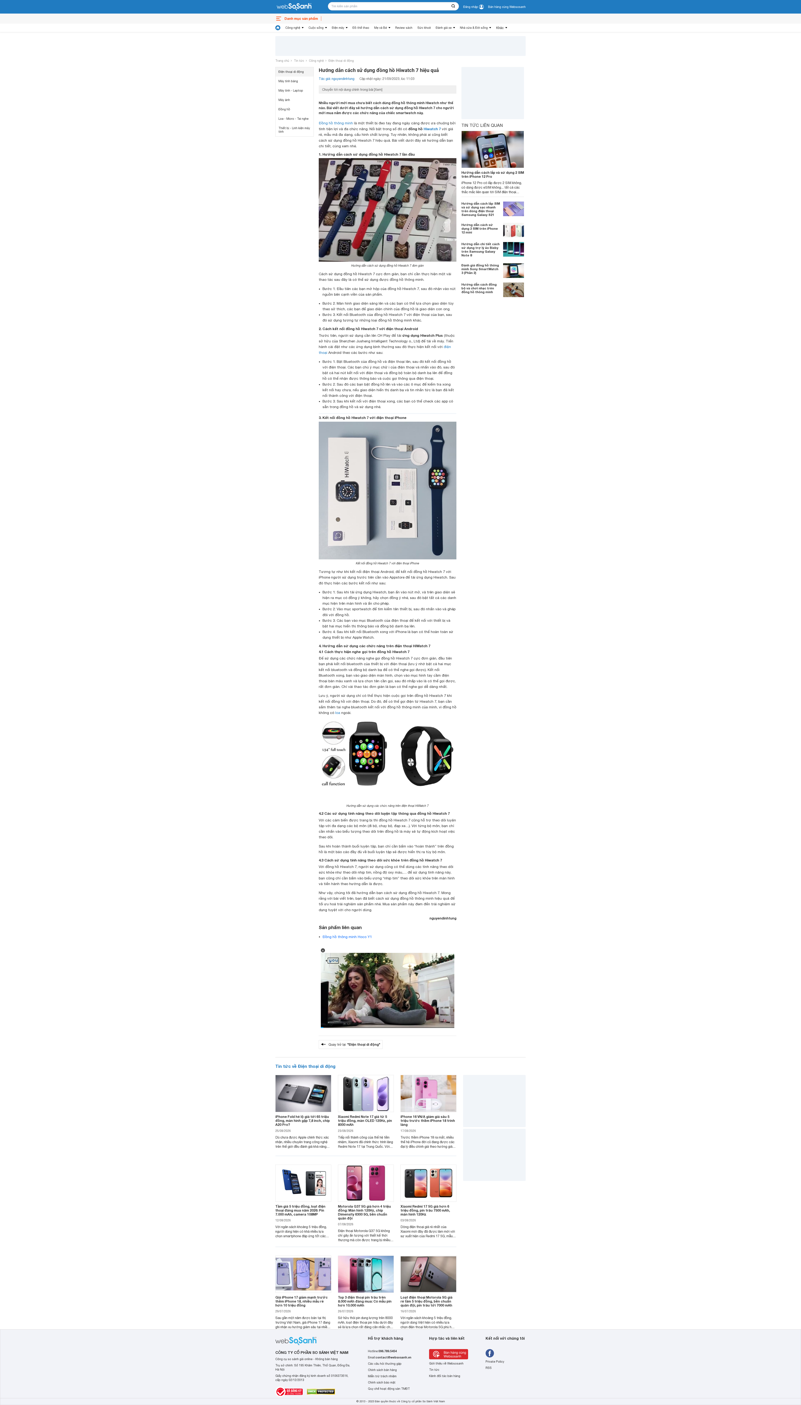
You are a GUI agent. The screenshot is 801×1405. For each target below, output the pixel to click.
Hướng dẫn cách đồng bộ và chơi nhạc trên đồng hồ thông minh (479, 288)
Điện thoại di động (341, 60)
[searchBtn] (453, 6)
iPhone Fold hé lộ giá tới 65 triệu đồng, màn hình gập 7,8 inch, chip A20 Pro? (302, 1120)
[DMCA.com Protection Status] (321, 1392)
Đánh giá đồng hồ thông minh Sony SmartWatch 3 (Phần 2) (480, 269)
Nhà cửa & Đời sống (474, 27)
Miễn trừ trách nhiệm (382, 1376)
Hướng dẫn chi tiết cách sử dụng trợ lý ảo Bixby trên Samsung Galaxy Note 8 (480, 249)
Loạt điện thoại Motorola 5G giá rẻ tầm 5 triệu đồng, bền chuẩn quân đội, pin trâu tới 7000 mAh (426, 1301)
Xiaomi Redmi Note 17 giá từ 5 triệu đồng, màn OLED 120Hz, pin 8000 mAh (365, 1120)
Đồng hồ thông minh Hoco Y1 (347, 937)
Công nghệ (292, 27)
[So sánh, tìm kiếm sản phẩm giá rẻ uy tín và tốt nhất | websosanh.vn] (294, 6)
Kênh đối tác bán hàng (444, 1376)
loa (337, 713)
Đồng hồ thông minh (336, 123)
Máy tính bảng (288, 81)
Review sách (403, 27)
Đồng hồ (284, 109)
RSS (489, 1368)
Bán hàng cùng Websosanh (507, 7)
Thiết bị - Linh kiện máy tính (294, 129)
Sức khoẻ (424, 27)
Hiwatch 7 (432, 129)
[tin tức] (277, 27)
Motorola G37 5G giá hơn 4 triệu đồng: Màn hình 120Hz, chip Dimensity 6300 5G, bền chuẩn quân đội (364, 1212)
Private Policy (495, 1361)
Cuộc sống (316, 27)
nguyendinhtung (442, 918)
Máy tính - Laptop (290, 90)
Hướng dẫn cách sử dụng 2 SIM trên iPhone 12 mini (479, 228)
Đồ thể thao (361, 27)
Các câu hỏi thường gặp (385, 1363)
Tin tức (299, 60)
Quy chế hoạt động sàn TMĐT (389, 1388)
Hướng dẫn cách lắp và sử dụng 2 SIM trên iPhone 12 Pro (492, 174)
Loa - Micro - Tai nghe (293, 118)
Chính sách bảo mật (381, 1382)
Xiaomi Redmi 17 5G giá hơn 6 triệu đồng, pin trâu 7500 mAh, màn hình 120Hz (425, 1210)
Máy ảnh (284, 100)
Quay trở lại (354, 1044)
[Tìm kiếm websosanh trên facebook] (490, 1353)
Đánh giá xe (444, 27)
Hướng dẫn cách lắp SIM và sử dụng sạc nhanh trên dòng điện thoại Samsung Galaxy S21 (480, 209)
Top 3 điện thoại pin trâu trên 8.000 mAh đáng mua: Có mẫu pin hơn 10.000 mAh (365, 1301)
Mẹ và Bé (380, 27)
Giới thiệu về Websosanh (446, 1363)
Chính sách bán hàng (382, 1370)
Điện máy (338, 27)
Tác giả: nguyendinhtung (336, 79)
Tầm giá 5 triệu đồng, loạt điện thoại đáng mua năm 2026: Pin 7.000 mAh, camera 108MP (300, 1210)
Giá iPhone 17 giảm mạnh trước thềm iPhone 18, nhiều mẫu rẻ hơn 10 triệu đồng (301, 1301)
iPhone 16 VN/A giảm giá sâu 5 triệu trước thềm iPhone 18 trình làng (427, 1120)
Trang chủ (282, 60)
